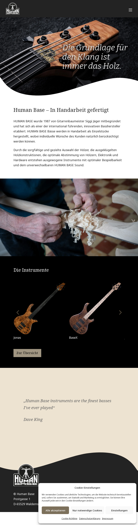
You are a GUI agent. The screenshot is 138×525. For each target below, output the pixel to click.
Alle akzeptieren (55, 510)
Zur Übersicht (27, 353)
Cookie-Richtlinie (69, 518)
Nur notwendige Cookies (87, 510)
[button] (17, 312)
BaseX (73, 338)
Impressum (107, 518)
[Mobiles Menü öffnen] (130, 10)
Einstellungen (119, 510)
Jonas (17, 338)
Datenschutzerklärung (89, 518)
